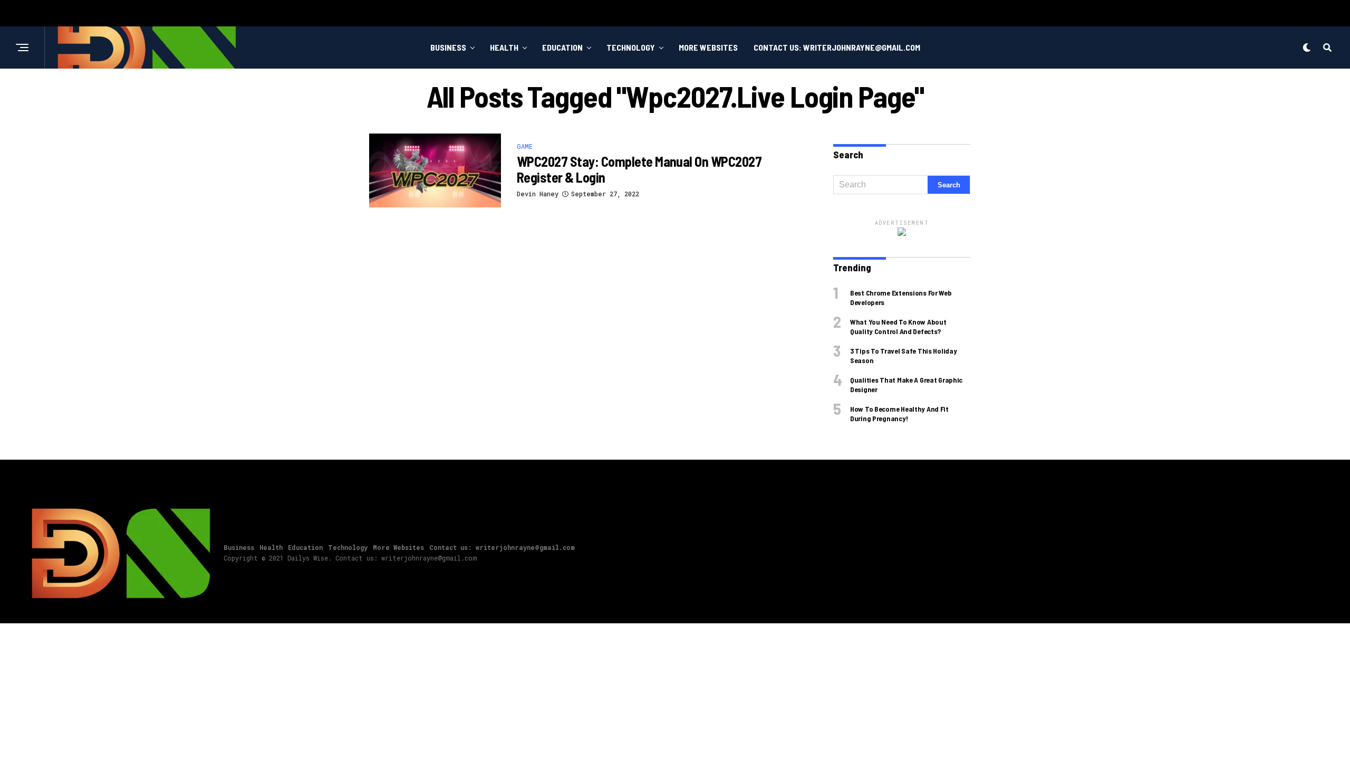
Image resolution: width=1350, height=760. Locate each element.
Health (504, 47)
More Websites (708, 47)
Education (562, 47)
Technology (630, 47)
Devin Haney (537, 193)
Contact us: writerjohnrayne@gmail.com (837, 47)
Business (448, 47)
